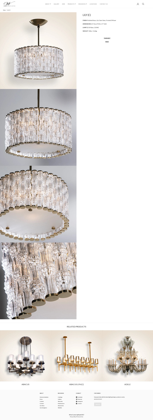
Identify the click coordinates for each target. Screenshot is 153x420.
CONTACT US (104, 4)
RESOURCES (82, 4)
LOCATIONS (93, 4)
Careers (42, 403)
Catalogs (60, 397)
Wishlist (60, 407)
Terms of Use (80, 416)
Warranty (60, 401)
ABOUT (47, 4)
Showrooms (61, 405)
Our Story (42, 405)
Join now (98, 404)
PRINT (107, 41)
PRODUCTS (71, 4)
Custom (42, 401)
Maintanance (61, 403)
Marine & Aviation (44, 397)
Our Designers (43, 407)
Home (4, 10)
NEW (63, 4)
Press (41, 399)
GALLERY (56, 4)
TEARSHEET (107, 38)
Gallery (60, 399)
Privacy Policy (73, 416)
